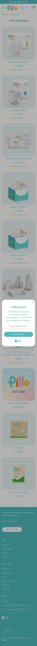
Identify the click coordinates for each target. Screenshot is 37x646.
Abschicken (18, 334)
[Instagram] (19, 341)
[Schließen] (32, 302)
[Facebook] (16, 341)
